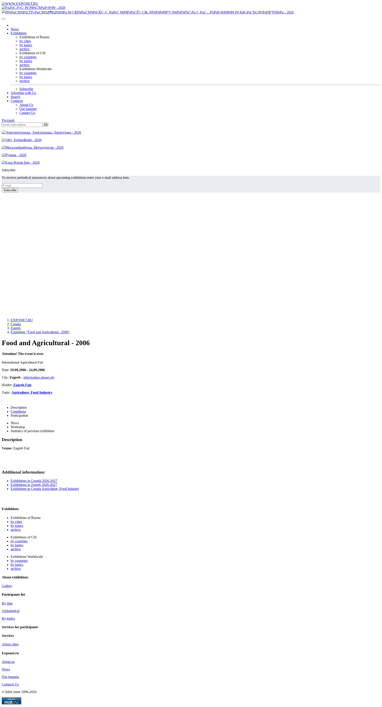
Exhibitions (19, 33)
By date (7, 603)
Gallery (7, 586)
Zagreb (16, 328)
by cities (25, 41)
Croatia (16, 324)
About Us (26, 105)
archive (24, 49)
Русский (8, 120)
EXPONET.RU (22, 320)
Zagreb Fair (22, 385)
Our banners (28, 109)
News (15, 29)
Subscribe (26, 89)
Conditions (18, 411)
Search (15, 97)
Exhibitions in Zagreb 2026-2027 (34, 485)
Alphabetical (10, 611)
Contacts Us (10, 684)
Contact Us (27, 113)
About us (8, 662)
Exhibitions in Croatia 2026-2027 (34, 481)
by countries (27, 57)
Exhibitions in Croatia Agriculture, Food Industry (45, 489)
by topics (25, 45)
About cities (10, 644)
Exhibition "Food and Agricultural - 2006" (40, 332)
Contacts (17, 101)
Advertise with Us (23, 93)
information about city (38, 377)
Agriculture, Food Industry (31, 392)
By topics (8, 618)
